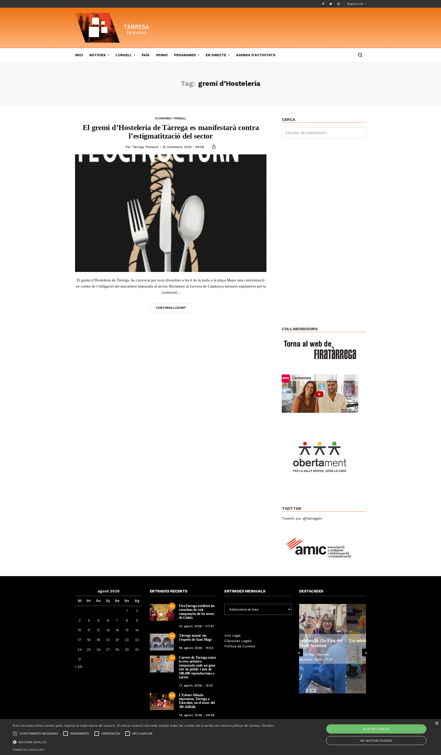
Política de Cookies (239, 646)
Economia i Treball (170, 118)
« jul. (79, 666)
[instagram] (338, 4)
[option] (332, 648)
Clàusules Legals (238, 641)
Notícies (97, 55)
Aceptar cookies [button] (376, 729)
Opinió (162, 55)
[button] (143, 741)
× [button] (436, 723)
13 (108, 630)
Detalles (268, 725)
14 (117, 630)
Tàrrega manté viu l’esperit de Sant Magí (195, 637)
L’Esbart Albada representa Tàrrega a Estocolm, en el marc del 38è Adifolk (197, 701)
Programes (185, 55)
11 (89, 630)
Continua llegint (171, 308)
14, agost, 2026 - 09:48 (197, 715)
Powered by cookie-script (29, 749)
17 (79, 640)
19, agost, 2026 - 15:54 (196, 648)
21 (117, 640)
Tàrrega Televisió (145, 147)
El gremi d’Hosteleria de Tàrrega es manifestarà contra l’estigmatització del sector (171, 131)
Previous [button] (299, 652)
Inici (79, 55)
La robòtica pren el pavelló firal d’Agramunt (332, 643)
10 (79, 630)
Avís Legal (232, 635)
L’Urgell (124, 55)
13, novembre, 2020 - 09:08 (183, 147)
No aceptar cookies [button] (376, 740)
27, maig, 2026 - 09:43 (334, 659)
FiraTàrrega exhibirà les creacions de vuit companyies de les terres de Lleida (197, 612)
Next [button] (366, 652)
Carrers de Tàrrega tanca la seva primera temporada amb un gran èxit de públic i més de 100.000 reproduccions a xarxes (197, 667)
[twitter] (331, 4)
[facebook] (323, 4)
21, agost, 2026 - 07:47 (196, 626)
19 (98, 640)
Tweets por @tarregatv (302, 518)
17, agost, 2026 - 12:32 (196, 685)
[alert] (220, 737)
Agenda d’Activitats (255, 55)
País (145, 55)
